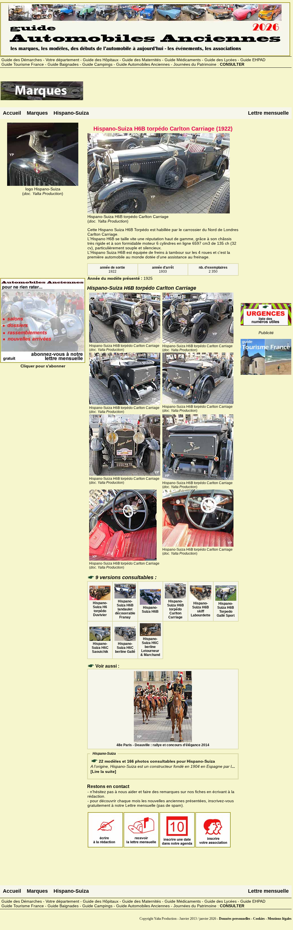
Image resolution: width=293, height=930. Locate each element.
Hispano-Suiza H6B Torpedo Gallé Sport (226, 610)
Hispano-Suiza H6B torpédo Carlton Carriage (175, 609)
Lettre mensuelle (268, 113)
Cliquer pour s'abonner (43, 366)
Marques (37, 113)
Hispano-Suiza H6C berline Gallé (125, 648)
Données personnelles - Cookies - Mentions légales (255, 919)
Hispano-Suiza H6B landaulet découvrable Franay (125, 609)
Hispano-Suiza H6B (150, 610)
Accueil (12, 113)
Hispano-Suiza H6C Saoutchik (100, 648)
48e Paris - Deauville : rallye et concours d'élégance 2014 (162, 745)
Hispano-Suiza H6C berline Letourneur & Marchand (150, 647)
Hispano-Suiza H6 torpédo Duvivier (100, 609)
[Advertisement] (187, 93)
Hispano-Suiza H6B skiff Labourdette (200, 609)
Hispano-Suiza (71, 113)
